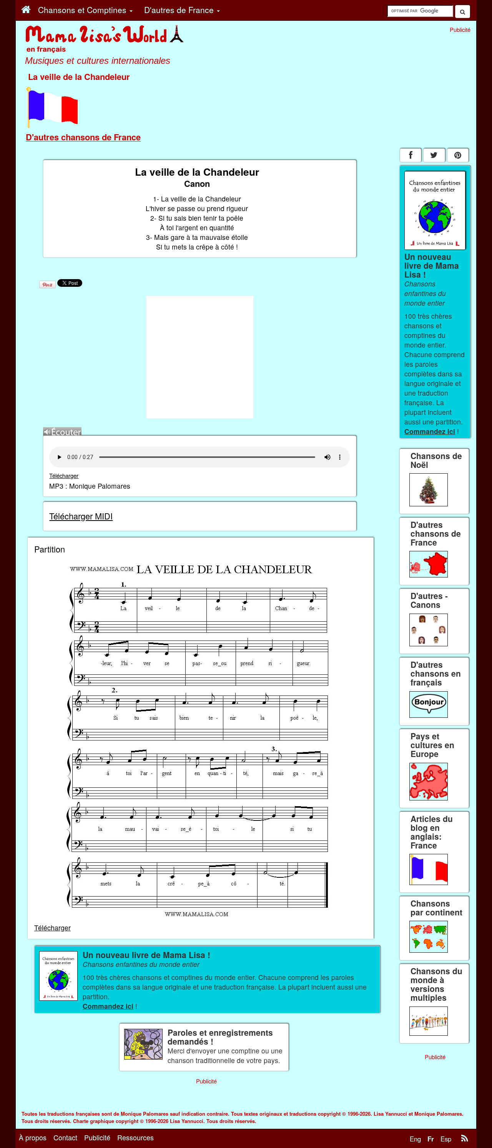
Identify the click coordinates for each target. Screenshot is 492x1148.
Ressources (135, 1137)
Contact (65, 1137)
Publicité (97, 1137)
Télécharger (63, 475)
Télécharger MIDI (81, 516)
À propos (33, 1137)
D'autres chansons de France (83, 137)
